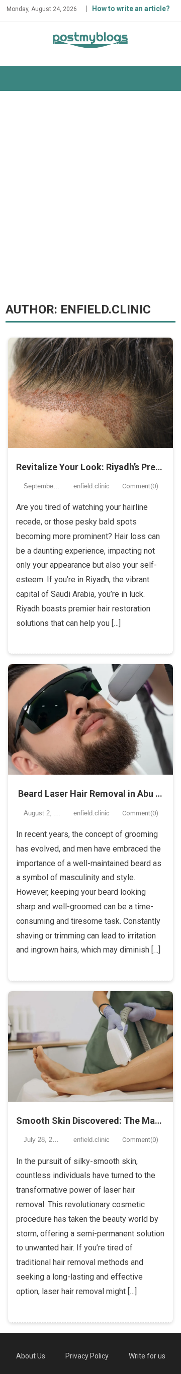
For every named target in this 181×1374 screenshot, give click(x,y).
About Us (30, 1356)
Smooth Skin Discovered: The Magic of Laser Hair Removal (90, 1120)
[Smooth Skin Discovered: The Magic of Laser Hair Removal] (90, 1046)
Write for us (147, 1356)
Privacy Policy (87, 1356)
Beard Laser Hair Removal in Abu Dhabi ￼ (90, 793)
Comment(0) (140, 486)
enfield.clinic (91, 486)
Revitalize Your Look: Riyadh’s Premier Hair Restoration (90, 467)
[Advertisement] (90, 196)
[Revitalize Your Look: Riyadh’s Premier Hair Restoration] (90, 393)
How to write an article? (131, 9)
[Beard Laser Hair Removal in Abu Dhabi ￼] (90, 719)
